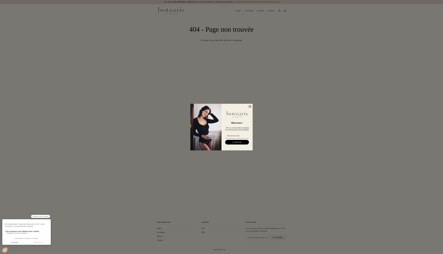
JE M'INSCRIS (237, 142)
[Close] (250, 106)
